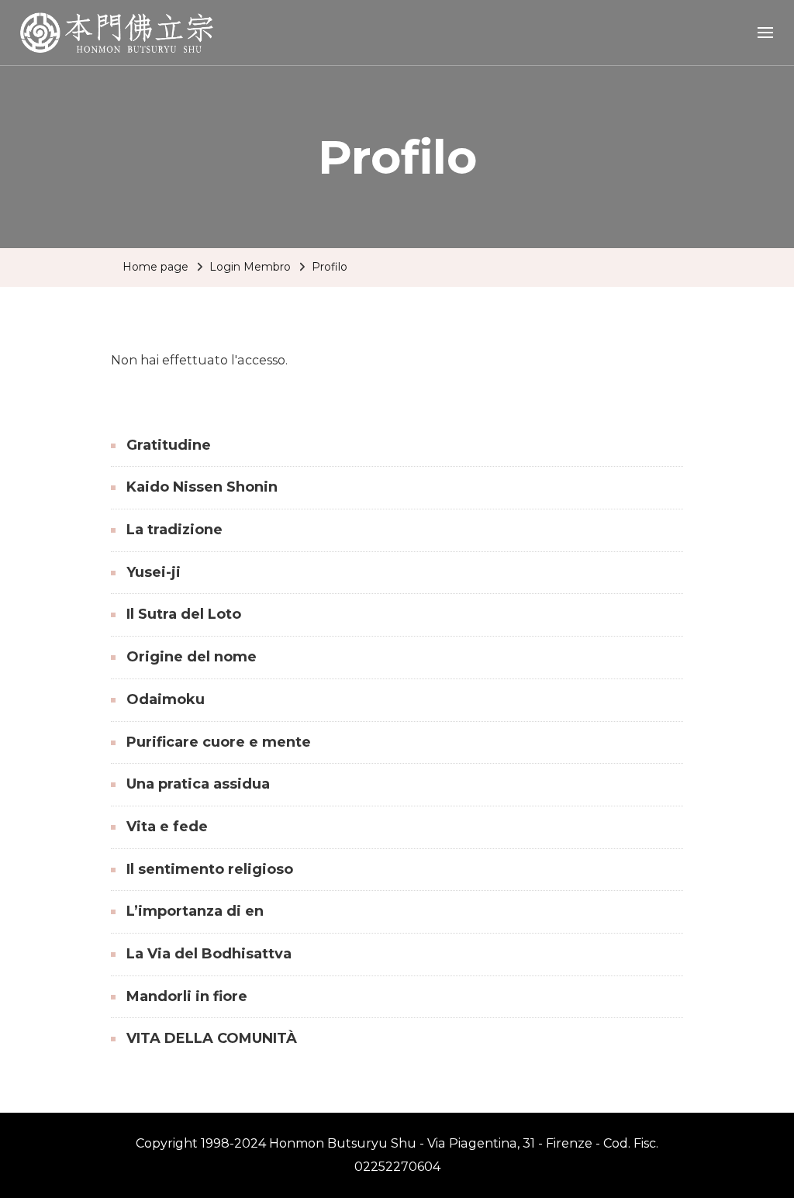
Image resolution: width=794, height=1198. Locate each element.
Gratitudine (168, 445)
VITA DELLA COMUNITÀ (211, 1038)
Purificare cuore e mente (218, 742)
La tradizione (174, 529)
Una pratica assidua (198, 783)
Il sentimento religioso (209, 869)
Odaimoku (165, 699)
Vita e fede (167, 826)
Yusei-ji (153, 572)
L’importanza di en (195, 911)
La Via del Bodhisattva (209, 953)
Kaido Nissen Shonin (202, 486)
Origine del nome (191, 656)
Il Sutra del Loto (183, 614)
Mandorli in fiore (186, 996)
